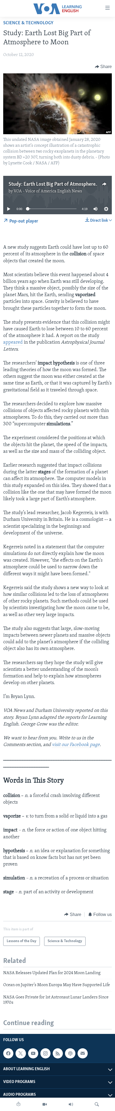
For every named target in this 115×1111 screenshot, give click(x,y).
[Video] (45, 1104)
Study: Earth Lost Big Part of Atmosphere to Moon (61, 184)
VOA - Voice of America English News (48, 191)
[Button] (103, 66)
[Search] (97, 1104)
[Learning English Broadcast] (71, 1104)
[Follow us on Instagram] (45, 1053)
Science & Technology (28, 23)
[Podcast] (70, 1053)
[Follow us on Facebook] (8, 1053)
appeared (13, 342)
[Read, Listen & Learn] (18, 1104)
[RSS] (58, 1053)
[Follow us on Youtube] (33, 1053)
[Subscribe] (83, 1053)
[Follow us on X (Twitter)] (21, 1053)
